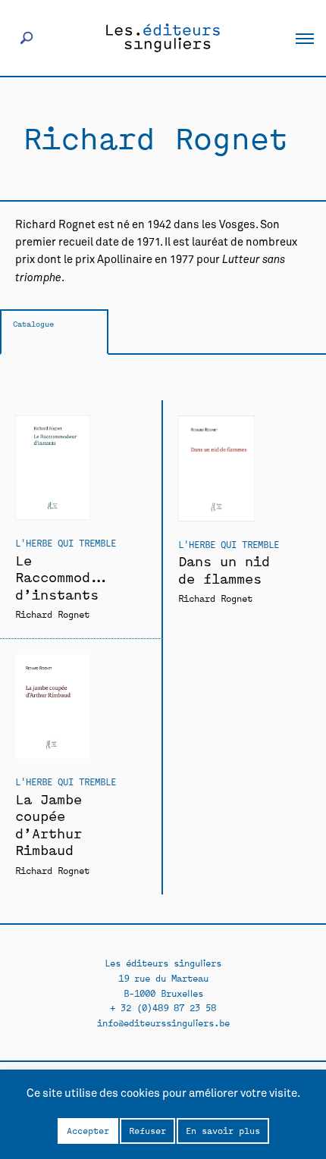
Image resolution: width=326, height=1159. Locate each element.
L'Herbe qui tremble (65, 542)
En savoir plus (223, 1130)
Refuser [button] (147, 1130)
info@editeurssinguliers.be (163, 1022)
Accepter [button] (88, 1130)
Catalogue (33, 323)
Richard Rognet (52, 613)
